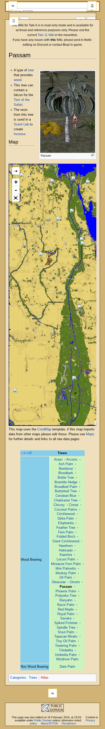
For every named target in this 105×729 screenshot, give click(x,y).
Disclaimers (69, 723)
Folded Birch (66, 536)
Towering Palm (66, 646)
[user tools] (92, 5)
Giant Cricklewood (65, 541)
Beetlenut (66, 469)
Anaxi (58, 459)
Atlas (44, 677)
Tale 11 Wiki (46, 35)
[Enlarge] (93, 155)
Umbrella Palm (66, 655)
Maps (90, 434)
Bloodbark (65, 473)
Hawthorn (66, 546)
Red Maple (66, 609)
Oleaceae (59, 582)
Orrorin (75, 582)
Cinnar (73, 505)
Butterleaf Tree (66, 491)
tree (31, 70)
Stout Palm (66, 632)
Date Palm (67, 666)
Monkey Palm (66, 573)
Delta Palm (66, 518)
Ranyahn (65, 600)
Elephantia (66, 523)
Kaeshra (66, 555)
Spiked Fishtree (65, 623)
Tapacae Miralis (65, 636)
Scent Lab (21, 124)
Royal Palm (65, 614)
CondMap (44, 429)
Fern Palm (65, 532)
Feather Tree (65, 528)
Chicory (59, 505)
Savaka (65, 618)
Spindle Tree (66, 627)
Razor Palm (65, 605)
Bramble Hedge (66, 482)
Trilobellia (66, 650)
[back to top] (52, 693)
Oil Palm (65, 577)
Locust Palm (66, 559)
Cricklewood (66, 514)
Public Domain (43, 720)
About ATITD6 (49, 723)
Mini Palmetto (66, 568)
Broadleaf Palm (66, 487)
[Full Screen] (16, 198)
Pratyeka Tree (65, 595)
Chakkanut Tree (65, 500)
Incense (19, 134)
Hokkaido (66, 550)
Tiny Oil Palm (66, 641)
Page (13, 21)
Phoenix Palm (66, 591)
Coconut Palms (66, 509)
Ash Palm (66, 464)
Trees (33, 677)
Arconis (71, 459)
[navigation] (12, 5)
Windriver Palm (67, 659)
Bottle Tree (66, 477)
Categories (18, 677)
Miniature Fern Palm (66, 564)
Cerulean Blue (66, 496)
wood (17, 80)
